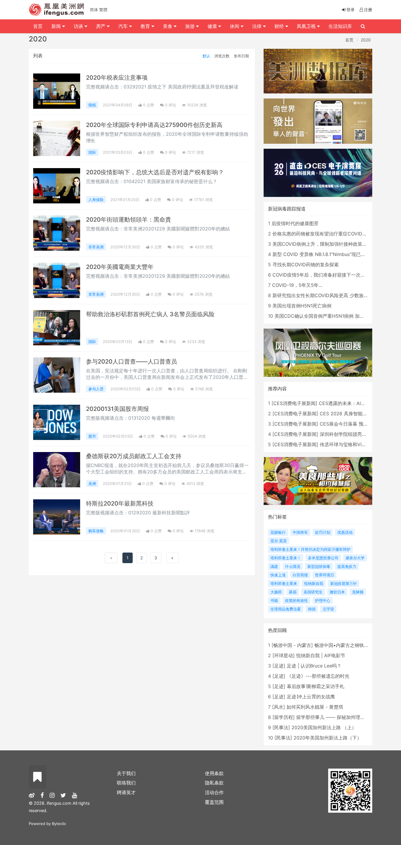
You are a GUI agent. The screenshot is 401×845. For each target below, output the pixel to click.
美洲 (92, 483)
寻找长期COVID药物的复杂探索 (305, 264)
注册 (368, 9)
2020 (366, 39)
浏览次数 (222, 55)
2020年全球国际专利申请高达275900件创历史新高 (154, 124)
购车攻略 (96, 530)
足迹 (279, 666)
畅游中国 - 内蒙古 (292, 645)
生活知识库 (340, 26)
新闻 (56, 26)
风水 (278, 707)
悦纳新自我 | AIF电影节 (320, 655)
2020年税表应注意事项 (117, 77)
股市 (92, 436)
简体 (94, 9)
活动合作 (214, 792)
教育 (146, 26)
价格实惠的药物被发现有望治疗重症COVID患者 (322, 234)
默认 (206, 55)
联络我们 (126, 783)
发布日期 (241, 55)
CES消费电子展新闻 (294, 403)
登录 (350, 9)
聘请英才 (126, 792)
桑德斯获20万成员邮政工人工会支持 (133, 456)
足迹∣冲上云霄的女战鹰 (311, 697)
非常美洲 (96, 247)
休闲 (235, 26)
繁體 (103, 9)
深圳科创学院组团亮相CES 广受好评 (358, 434)
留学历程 (283, 717)
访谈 (79, 26)
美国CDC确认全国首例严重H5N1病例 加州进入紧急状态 (333, 316)
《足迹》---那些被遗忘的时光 (318, 676)
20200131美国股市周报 (117, 408)
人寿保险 (96, 199)
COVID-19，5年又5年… (297, 285)
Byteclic (59, 823)
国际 (92, 152)
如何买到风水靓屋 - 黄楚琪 (315, 707)
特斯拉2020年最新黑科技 (120, 503)
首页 (349, 39)
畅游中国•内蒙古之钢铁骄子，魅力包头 (355, 645)
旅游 (190, 26)
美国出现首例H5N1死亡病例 (301, 306)
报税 (92, 105)
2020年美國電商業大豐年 (120, 266)
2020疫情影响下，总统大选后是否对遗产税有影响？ (155, 172)
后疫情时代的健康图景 (295, 223)
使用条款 (214, 773)
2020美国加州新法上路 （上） (324, 727)
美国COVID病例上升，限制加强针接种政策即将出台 (326, 244)
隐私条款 (214, 783)
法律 (257, 26)
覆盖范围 (214, 802)
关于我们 (126, 773)
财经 (279, 26)
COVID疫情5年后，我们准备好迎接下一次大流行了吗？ (330, 275)
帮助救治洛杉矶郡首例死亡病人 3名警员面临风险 (150, 314)
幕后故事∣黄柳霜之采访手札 (315, 686)
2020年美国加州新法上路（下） (328, 738)
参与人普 (96, 388)
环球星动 (283, 655)
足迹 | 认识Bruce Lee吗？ (314, 666)
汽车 (123, 26)
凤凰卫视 (307, 26)
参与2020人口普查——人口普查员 (131, 361)
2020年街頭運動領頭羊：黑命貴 (128, 219)
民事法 (281, 727)
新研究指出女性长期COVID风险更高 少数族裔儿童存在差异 (334, 295)
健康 (213, 26)
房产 (101, 26)
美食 (168, 26)
